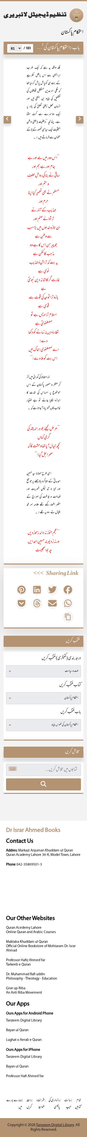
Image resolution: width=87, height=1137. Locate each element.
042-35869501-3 (29, 864)
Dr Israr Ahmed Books (33, 830)
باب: (75, 48)
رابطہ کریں (29, 1104)
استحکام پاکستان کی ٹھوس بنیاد (49, 48)
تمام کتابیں (78, 1104)
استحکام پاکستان (72, 32)
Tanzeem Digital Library (24, 1020)
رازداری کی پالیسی (54, 1104)
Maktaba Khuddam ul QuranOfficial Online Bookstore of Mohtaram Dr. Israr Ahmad (41, 946)
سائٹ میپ (67, 1104)
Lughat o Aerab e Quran (24, 1040)
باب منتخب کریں (70, 712)
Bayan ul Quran (17, 1030)
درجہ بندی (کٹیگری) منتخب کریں (61, 658)
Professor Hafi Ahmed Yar (25, 1076)
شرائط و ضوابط (40, 1104)
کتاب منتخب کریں (70, 685)
